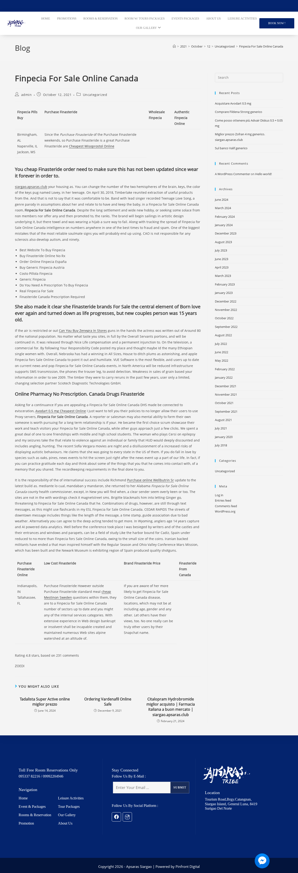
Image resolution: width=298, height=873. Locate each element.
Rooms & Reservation (35, 815)
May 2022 (221, 360)
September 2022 (226, 327)
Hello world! (263, 174)
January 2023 (224, 293)
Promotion (26, 823)
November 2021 (226, 394)
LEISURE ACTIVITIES (242, 18)
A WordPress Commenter (232, 174)
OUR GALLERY (146, 28)
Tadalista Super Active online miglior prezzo (45, 701)
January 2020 (224, 437)
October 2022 (224, 318)
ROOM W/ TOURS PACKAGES (145, 18)
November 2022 (226, 310)
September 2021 (226, 411)
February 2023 (225, 284)
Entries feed (223, 500)
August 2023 (223, 242)
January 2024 (224, 225)
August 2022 (223, 335)
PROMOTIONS (66, 18)
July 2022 (221, 344)
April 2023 (221, 267)
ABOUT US (213, 18)
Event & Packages (32, 806)
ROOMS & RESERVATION (100, 18)
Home (23, 798)
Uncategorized (95, 94)
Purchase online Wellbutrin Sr (150, 480)
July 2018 (221, 445)
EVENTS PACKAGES (185, 18)
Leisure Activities (71, 798)
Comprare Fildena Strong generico (238, 112)
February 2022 (225, 369)
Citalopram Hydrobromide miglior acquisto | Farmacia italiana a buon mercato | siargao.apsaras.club (170, 706)
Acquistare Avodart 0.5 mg (233, 103)
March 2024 (223, 208)
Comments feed (226, 506)
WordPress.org (225, 511)
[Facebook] (116, 817)
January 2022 (224, 377)
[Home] (174, 46)
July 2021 (221, 428)
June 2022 (221, 352)
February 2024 (225, 216)
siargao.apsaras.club (31, 186)
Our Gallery (67, 815)
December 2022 (225, 301)
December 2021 (225, 386)
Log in (219, 495)
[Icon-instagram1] (127, 817)
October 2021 (224, 403)
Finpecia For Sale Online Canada (261, 46)
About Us (65, 823)
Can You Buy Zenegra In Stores (83, 330)
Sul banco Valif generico (231, 148)
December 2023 (225, 233)
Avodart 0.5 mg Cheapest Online (60, 411)
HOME (45, 18)
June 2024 (221, 199)
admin (26, 94)
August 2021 (223, 420)
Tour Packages (69, 806)
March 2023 (223, 276)
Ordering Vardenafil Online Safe (107, 701)
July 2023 (221, 250)
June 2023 (221, 259)
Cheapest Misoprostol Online (91, 146)
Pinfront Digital (188, 866)
